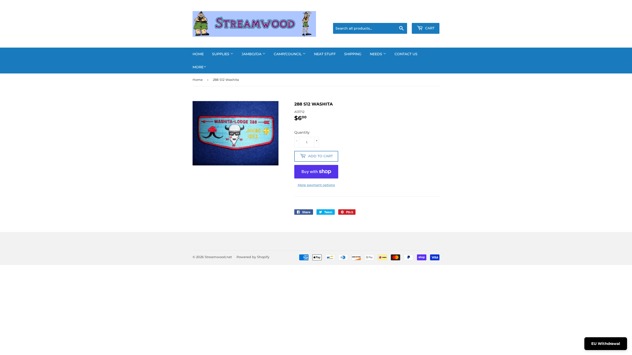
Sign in (400, 16)
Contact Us (406, 54)
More (198, 67)
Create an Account (425, 16)
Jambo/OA (252, 54)
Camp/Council (288, 54)
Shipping (352, 54)
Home (198, 54)
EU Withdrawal (605, 343)
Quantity (302, 132)
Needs (376, 54)
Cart (429, 28)
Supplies (221, 54)
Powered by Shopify (253, 257)
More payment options (316, 185)
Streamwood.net (218, 257)
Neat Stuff (325, 54)
